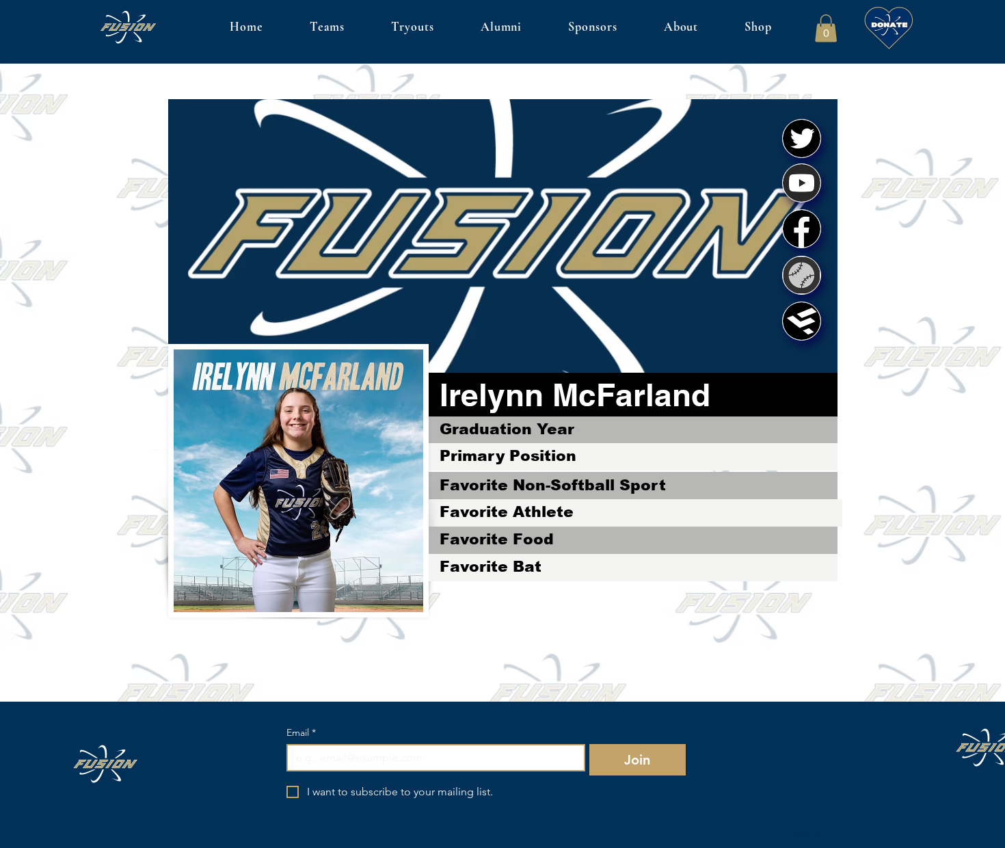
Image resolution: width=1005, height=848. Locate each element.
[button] (826, 28)
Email (301, 733)
